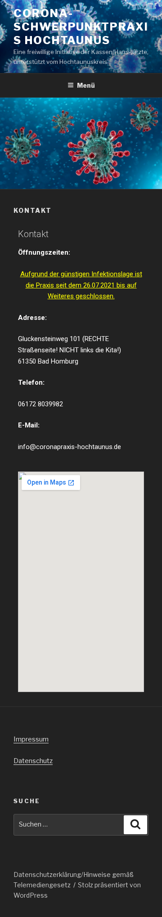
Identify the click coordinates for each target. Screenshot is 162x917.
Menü (86, 85)
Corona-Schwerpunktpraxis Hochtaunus (81, 27)
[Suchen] (135, 824)
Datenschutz (33, 761)
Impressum (31, 739)
